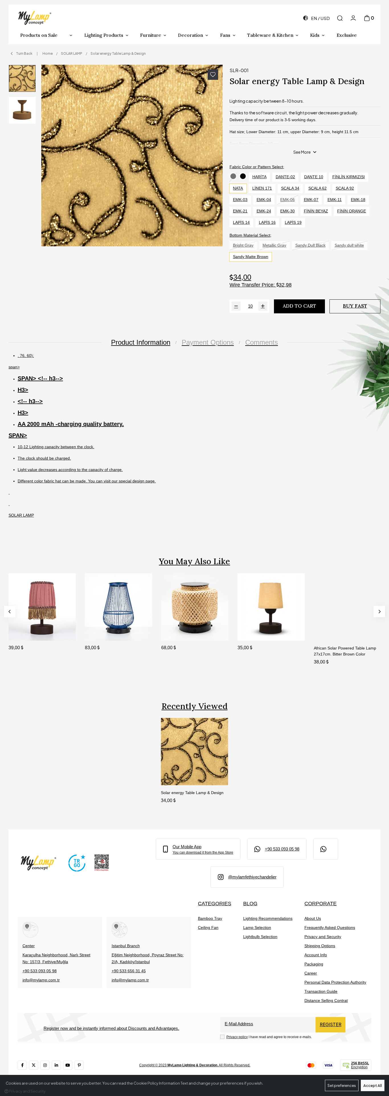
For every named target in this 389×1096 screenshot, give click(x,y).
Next (379, 611)
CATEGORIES (214, 903)
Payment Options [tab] (208, 342)
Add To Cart (299, 306)
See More (302, 152)
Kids (315, 35)
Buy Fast (355, 306)
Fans (225, 35)
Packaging (313, 964)
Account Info (315, 955)
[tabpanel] (194, 437)
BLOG (250, 903)
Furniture (150, 35)
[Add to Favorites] (213, 74)
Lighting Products (103, 35)
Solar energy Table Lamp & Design (192, 792)
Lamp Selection (257, 927)
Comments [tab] (261, 342)
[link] (198, 849)
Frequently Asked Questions (329, 927)
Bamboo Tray (210, 918)
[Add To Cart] (66, 631)
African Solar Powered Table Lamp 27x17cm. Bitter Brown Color (345, 651)
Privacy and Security (322, 936)
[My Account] (353, 18)
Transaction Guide (320, 991)
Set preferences (341, 1085)
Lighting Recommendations (267, 918)
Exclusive (347, 35)
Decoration (190, 35)
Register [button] (330, 1024)
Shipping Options (319, 945)
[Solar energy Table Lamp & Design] (132, 155)
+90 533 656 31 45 (129, 971)
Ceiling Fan (208, 927)
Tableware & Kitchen (270, 35)
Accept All (372, 1085)
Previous (9, 611)
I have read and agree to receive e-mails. (269, 1037)
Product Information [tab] (140, 342)
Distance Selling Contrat (326, 1000)
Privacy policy (237, 1037)
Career (310, 973)
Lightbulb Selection (260, 936)
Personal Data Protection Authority (335, 982)
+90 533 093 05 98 (39, 971)
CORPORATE (320, 903)
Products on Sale (39, 35)
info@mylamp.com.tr (41, 980)
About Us (312, 918)
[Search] (340, 18)
